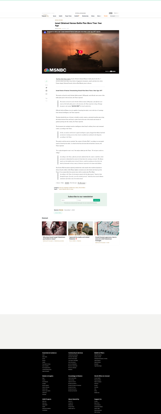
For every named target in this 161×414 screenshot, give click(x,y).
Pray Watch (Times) (46, 364)
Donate (96, 401)
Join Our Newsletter (72, 364)
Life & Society (71, 379)
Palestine (64, 189)
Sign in (110, 13)
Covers (43, 379)
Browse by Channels (72, 390)
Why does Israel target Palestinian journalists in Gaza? (106, 412)
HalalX (43, 406)
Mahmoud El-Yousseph (48, 241)
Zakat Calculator (45, 371)
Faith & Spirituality (72, 378)
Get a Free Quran (72, 362)
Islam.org (44, 403)
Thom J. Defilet (72, 241)
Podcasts (44, 394)
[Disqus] (80, 330)
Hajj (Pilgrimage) (98, 365)
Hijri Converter (45, 365)
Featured (61, 187)
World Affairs (59, 20)
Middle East (72, 187)
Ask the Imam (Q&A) (72, 358)
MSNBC (67, 183)
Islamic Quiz (45, 389)
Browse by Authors (72, 383)
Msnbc (61, 210)
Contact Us (70, 403)
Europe (95, 385)
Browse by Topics (72, 387)
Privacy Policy (71, 406)
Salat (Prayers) (97, 360)
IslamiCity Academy (46, 408)
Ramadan (96, 364)
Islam (43, 355)
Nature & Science (72, 381)
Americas (96, 383)
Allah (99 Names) (98, 355)
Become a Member (72, 367)
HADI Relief (44, 404)
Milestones (70, 404)
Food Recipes (45, 381)
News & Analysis (97, 381)
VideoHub (44, 392)
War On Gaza (70, 189)
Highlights (66, 187)
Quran (43, 358)
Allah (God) (44, 356)
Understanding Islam (46, 369)
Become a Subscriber (72, 365)
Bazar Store (96, 403)
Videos (77, 187)
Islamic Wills (97, 408)
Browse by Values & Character (74, 385)
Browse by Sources (72, 389)
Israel (60, 189)
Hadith (43, 362)
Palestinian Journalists (59, 241)
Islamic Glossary (45, 387)
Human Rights (97, 378)
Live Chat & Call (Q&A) (73, 360)
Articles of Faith (97, 356)
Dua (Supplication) (46, 367)
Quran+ (44, 360)
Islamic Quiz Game (46, 390)
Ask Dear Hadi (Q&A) (72, 356)
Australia (96, 387)
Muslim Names (45, 385)
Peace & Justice (97, 379)
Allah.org (44, 401)
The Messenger (81, 183)
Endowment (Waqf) (98, 406)
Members (70, 369)
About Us (70, 401)
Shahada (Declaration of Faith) (100, 358)
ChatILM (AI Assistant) (73, 355)
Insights (44, 383)
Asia (95, 389)
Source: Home (58, 212)
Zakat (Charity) (97, 362)
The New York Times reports (63, 79)
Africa (95, 390)
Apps (43, 378)
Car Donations (97, 404)
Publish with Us (71, 408)
